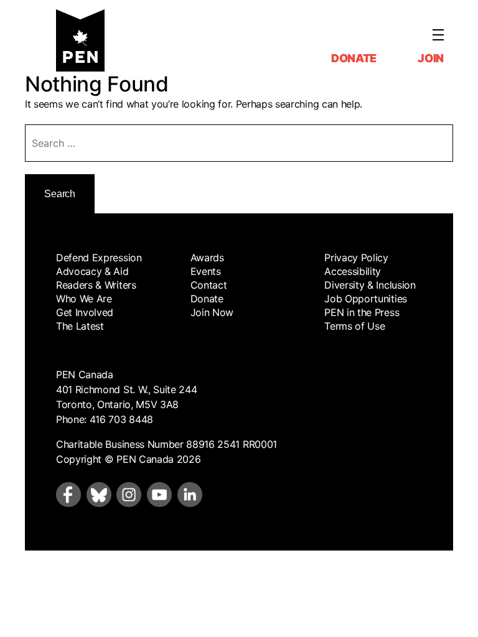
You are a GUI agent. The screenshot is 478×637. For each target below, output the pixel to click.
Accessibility (352, 271)
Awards (207, 257)
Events (205, 271)
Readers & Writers (96, 285)
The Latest (80, 326)
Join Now (211, 312)
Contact (208, 285)
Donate (354, 58)
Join (431, 58)
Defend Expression (99, 257)
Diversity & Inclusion (369, 285)
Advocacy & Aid (92, 271)
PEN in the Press (361, 312)
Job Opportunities (365, 298)
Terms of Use (354, 326)
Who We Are (84, 298)
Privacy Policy (356, 257)
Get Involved (84, 312)
